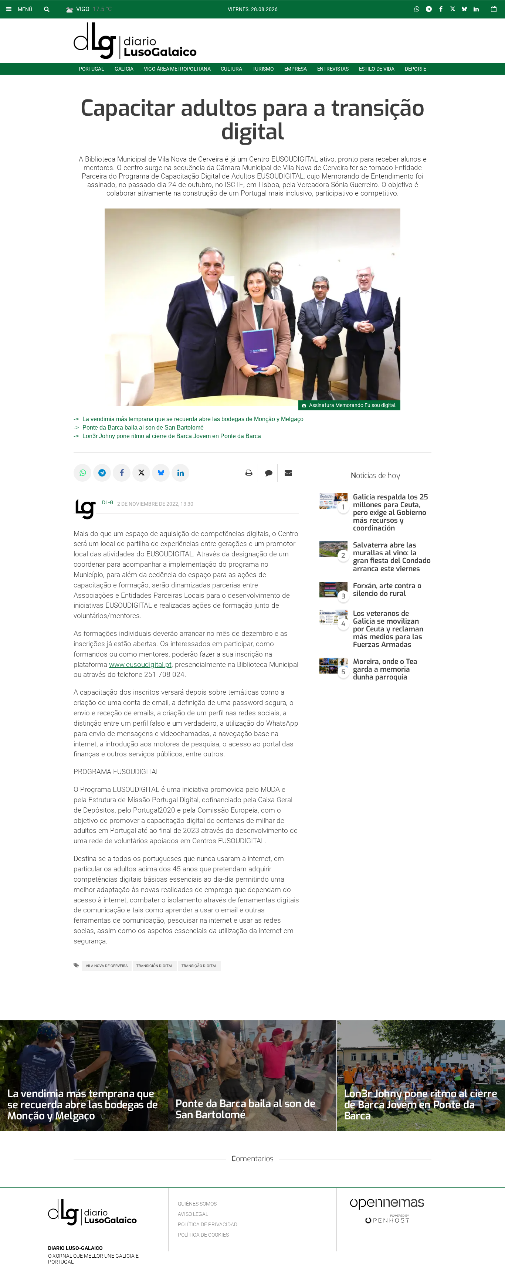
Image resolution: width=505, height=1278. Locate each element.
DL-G (107, 502)
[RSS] (87, 1237)
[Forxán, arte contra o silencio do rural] (333, 590)
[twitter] (75, 1237)
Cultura (231, 69)
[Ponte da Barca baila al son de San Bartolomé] (252, 1075)
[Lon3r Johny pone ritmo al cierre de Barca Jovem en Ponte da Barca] (421, 1075)
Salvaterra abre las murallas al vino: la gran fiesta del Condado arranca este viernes (392, 556)
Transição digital (199, 966)
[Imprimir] (249, 473)
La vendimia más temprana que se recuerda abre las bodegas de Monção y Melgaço (193, 419)
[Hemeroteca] (493, 9)
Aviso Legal (193, 1214)
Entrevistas (333, 69)
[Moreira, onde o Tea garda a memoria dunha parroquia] (333, 666)
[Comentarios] (268, 473)
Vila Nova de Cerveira (107, 966)
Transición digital (154, 966)
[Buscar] (46, 9)
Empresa (295, 69)
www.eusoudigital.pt (140, 664)
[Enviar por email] (288, 473)
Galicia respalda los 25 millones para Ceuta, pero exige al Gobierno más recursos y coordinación (390, 512)
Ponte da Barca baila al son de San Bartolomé (143, 427)
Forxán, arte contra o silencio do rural (387, 589)
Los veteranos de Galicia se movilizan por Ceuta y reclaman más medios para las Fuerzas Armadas (388, 629)
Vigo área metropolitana (177, 69)
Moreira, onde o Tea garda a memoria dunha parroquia (385, 669)
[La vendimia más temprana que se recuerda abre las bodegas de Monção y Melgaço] (84, 1075)
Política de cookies (203, 1235)
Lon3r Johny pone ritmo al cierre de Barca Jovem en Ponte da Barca (171, 436)
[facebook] (64, 1237)
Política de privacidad (207, 1224)
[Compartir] (417, 9)
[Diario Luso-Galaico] (135, 40)
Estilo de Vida (376, 69)
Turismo (263, 69)
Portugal (91, 69)
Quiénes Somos (197, 1204)
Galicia (124, 69)
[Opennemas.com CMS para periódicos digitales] (387, 1211)
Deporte (415, 69)
